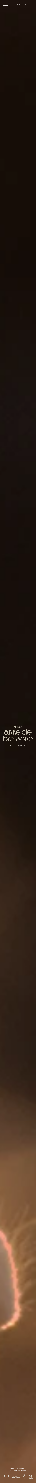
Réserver (28, 4)
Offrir (19, 4)
